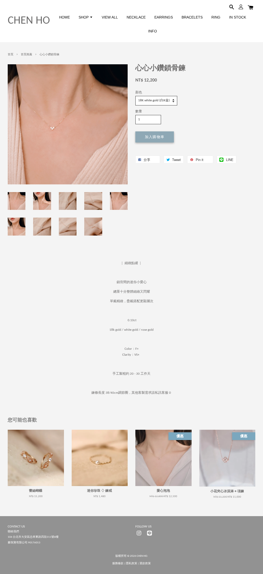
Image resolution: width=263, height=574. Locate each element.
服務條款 (118, 563)
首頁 (10, 54)
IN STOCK (237, 17)
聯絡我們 (13, 531)
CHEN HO (29, 20)
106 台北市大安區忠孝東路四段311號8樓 (33, 537)
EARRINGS (163, 17)
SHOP (84, 17)
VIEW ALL (110, 17)
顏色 (138, 92)
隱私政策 (131, 563)
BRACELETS (192, 17)
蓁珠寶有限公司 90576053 (24, 542)
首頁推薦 (26, 54)
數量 (138, 111)
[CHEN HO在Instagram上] (139, 536)
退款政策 (145, 563)
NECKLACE (136, 17)
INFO (152, 31)
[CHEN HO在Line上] (149, 536)
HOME (64, 17)
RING (215, 17)
